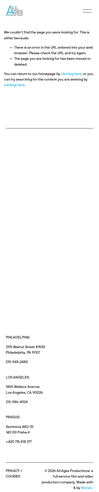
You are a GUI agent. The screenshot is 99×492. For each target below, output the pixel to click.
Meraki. (87, 488)
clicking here (71, 74)
